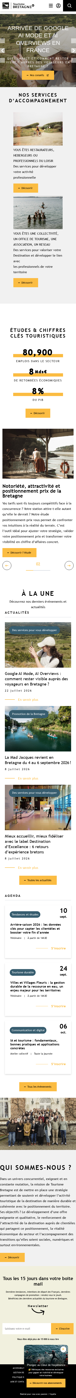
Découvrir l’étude (21, 552)
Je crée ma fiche (37, 71)
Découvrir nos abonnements (47, 1383)
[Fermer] (63, 1349)
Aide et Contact (18, 1381)
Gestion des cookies (23, 1372)
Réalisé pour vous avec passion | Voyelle (38, 1394)
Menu (50, 5)
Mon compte (58, 5)
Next (73, 50)
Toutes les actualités (39, 880)
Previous (2, 50)
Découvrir (27, 188)
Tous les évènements (39, 1086)
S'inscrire (64, 1328)
